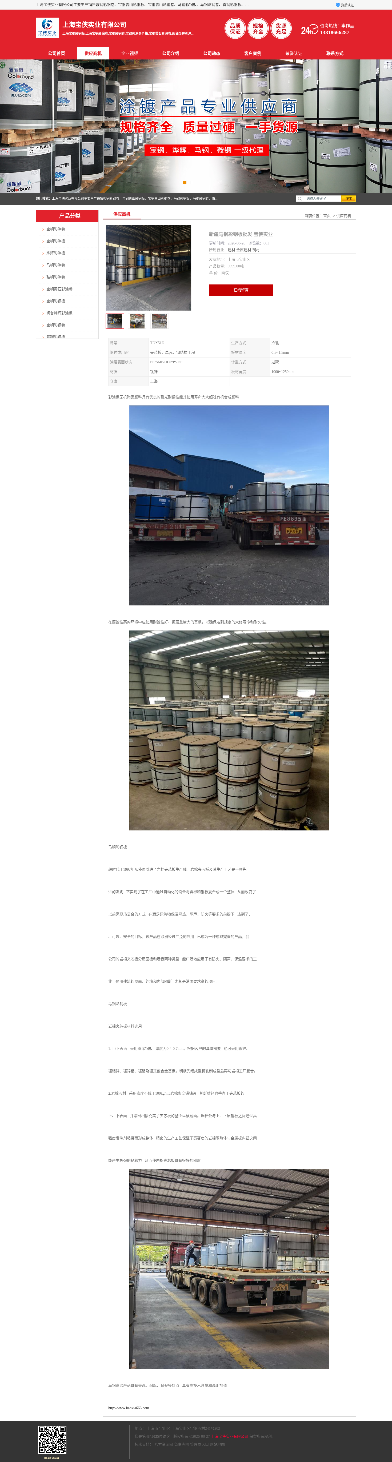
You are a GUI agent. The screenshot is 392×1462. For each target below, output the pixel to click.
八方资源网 (163, 1445)
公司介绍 (170, 53)
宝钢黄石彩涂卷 (59, 289)
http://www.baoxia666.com (128, 1408)
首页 (327, 216)
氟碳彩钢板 (55, 337)
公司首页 (56, 53)
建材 (231, 250)
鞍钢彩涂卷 (55, 277)
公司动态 (211, 53)
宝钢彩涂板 (55, 241)
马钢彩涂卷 (55, 265)
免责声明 (181, 1445)
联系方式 (334, 53)
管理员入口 (199, 1445)
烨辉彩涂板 (55, 253)
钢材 (256, 250)
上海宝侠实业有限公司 (229, 1437)
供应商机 (93, 53)
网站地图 (217, 1445)
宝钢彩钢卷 (55, 325)
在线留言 (241, 290)
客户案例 (252, 53)
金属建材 (243, 250)
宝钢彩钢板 (55, 301)
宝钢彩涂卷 (55, 229)
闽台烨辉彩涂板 (59, 313)
